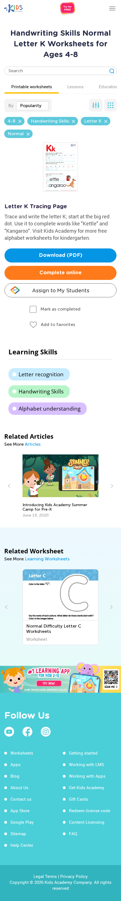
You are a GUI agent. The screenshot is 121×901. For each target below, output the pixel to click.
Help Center (21, 845)
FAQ (73, 833)
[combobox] (32, 105)
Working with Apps (87, 776)
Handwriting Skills (41, 391)
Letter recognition (41, 374)
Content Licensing (86, 822)
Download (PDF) (60, 255)
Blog (14, 776)
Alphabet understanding (49, 408)
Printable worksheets (31, 86)
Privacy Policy (74, 876)
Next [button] (111, 486)
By (11, 105)
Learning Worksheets (47, 559)
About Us (19, 787)
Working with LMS (86, 764)
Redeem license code (89, 810)
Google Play (22, 822)
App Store (20, 810)
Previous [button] (10, 486)
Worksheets (21, 753)
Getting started (83, 753)
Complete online (60, 272)
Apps (15, 764)
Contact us (21, 799)
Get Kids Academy (86, 787)
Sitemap (18, 833)
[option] (60, 486)
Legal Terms (45, 876)
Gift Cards (78, 799)
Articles (33, 444)
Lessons (75, 86)
